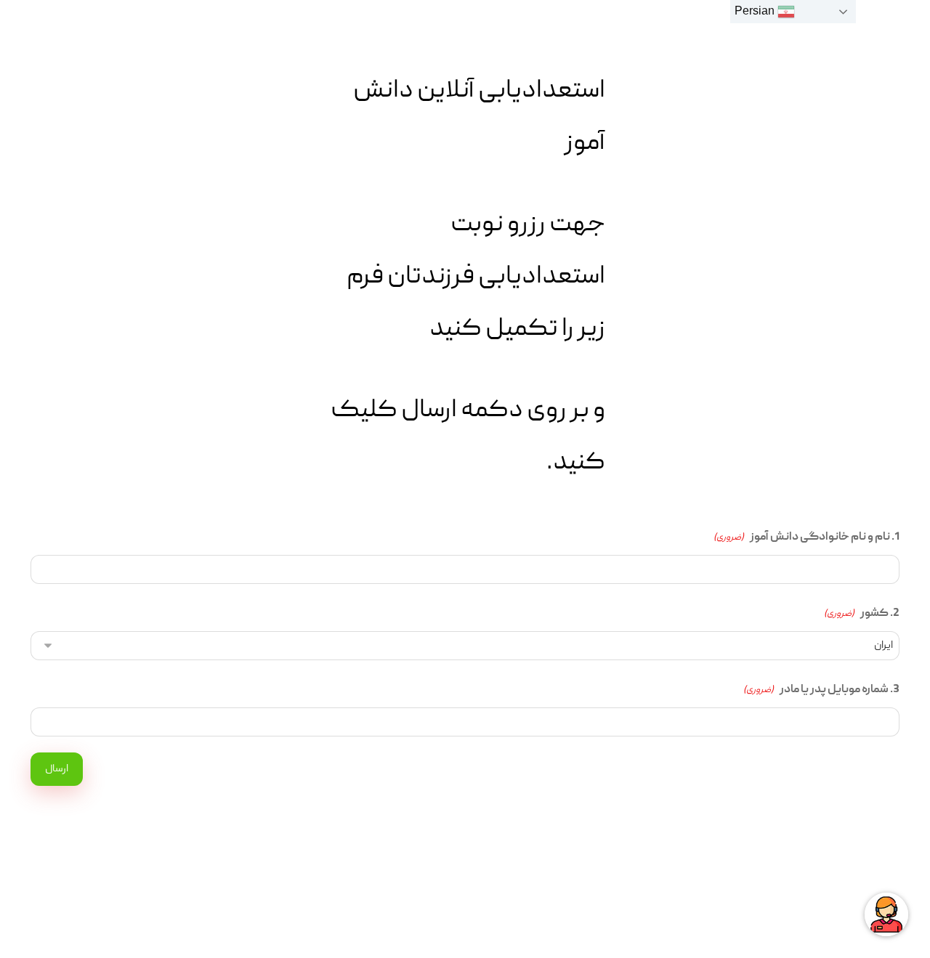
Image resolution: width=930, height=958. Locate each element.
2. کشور (861, 614)
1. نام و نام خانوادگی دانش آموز (806, 537)
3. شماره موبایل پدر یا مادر (821, 690)
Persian (756, 10)
